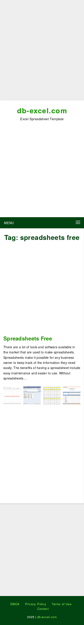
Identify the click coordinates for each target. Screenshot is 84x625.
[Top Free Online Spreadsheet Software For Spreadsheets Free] (32, 394)
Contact (43, 608)
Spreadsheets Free (27, 338)
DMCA (14, 604)
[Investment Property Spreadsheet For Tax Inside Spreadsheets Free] (52, 394)
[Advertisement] (42, 52)
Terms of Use (61, 604)
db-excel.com (42, 110)
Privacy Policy (35, 604)
